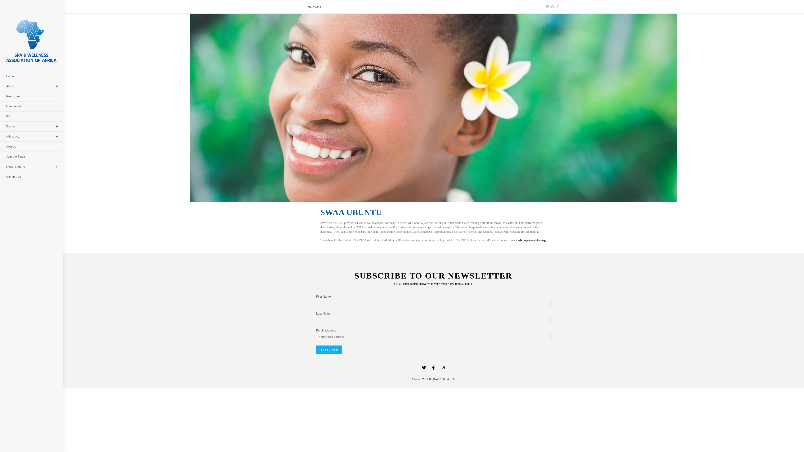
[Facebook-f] (433, 367)
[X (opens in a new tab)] (547, 7)
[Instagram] (443, 367)
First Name (323, 296)
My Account (314, 6)
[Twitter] (424, 367)
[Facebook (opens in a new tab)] (552, 7)
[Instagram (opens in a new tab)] (557, 7)
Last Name (323, 313)
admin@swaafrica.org (532, 240)
